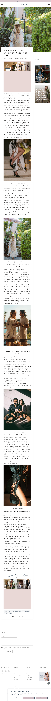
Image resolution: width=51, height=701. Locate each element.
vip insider (29, 679)
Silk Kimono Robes (17, 611)
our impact (29, 677)
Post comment (7, 651)
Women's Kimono (8, 613)
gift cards (16, 688)
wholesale (16, 684)
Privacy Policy (20, 694)
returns (16, 673)
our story (28, 671)
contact (16, 679)
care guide (16, 681)
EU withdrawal (18, 675)
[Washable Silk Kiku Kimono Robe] (17, 180)
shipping (16, 671)
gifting (15, 686)
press (27, 673)
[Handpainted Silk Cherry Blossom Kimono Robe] (17, 506)
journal (28, 675)
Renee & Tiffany (13, 58)
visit (27, 684)
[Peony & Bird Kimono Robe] (17, 346)
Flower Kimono (7, 611)
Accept (28, 697)
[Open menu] (3, 5)
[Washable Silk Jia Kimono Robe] (17, 259)
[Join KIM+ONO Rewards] (44, 681)
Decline (41, 697)
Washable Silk (25, 611)
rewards (28, 681)
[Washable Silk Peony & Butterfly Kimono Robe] (17, 429)
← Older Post (4, 621)
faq (15, 677)
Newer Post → (29, 621)
